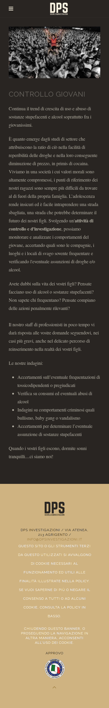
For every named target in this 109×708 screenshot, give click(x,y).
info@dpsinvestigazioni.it (54, 539)
